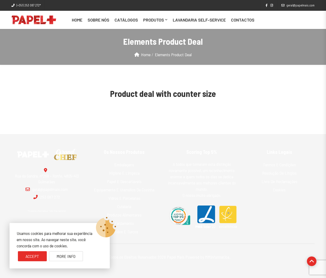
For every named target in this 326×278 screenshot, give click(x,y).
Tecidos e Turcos (124, 231)
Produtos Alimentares (124, 214)
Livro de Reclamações (279, 181)
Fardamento (124, 223)
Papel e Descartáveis (124, 181)
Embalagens (124, 164)
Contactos (242, 19)
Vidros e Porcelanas (124, 198)
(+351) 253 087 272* (28, 5)
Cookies (279, 189)
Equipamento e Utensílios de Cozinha (124, 189)
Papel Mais (175, 257)
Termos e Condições (279, 164)
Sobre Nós (98, 19)
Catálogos (126, 19)
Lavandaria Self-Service (199, 19)
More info (66, 256)
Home (77, 19)
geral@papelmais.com (300, 5)
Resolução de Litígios (279, 173)
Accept (32, 256)
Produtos (153, 19)
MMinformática (217, 257)
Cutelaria (124, 206)
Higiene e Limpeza (124, 173)
